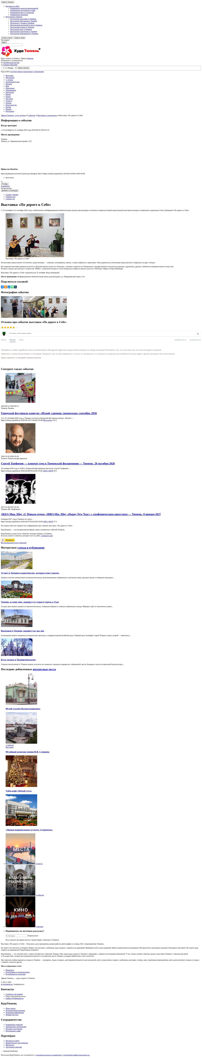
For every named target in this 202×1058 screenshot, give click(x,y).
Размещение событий (14, 1025)
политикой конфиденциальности (76, 1055)
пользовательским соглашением (48, 1055)
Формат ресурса (12, 1015)
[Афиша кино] (20, 927)
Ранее (21, 340)
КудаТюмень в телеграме (15, 974)
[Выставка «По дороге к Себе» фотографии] (12, 317)
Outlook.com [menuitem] (10, 197)
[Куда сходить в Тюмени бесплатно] (16, 655)
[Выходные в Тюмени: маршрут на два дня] (16, 626)
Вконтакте (10, 970)
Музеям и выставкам (14, 1029)
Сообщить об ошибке (14, 994)
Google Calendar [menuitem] (12, 195)
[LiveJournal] (15, 287)
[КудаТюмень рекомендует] (20, 895)
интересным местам (11, 63)
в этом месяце (38, 72)
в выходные (27, 72)
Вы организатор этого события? (14, 543)
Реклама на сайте (12, 1041)
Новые (3, 340)
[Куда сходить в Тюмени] (26, 56)
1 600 (48, 522)
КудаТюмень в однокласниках (18, 972)
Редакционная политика (15, 1010)
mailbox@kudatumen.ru (14, 998)
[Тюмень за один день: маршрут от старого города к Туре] (16, 597)
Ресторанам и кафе (13, 1031)
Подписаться (33, 936)
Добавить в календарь (10, 190)
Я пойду (5, 184)
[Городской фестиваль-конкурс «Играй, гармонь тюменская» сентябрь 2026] (101, 388)
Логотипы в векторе (14, 1047)
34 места (39, 864)
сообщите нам (46, 536)
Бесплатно (47, 420)
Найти (4, 42)
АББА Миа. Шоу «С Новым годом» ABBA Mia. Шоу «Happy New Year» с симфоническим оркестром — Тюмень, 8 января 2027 (81, 514)
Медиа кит (10, 1045)
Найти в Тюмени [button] (7, 2)
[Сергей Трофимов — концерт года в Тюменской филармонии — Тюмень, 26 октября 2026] (101, 438)
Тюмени (30, 58)
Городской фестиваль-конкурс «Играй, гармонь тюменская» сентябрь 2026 (49, 413)
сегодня (14, 72)
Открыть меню (7, 38)
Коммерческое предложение (17, 1043)
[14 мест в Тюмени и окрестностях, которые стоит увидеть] (16, 568)
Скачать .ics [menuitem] (10, 199)
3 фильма (39, 927)
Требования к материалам (16, 1027)
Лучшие (13, 340)
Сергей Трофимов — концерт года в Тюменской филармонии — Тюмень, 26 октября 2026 (58, 463)
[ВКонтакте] (2, 287)
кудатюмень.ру (7, 984)
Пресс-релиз (10, 1008)
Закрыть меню (19, 38)
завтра (19, 72)
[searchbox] (101, 42)
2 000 (48, 471)
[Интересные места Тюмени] (20, 864)
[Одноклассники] (5, 287)
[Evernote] (12, 287)
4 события (40, 895)
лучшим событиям (9, 65)
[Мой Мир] (8, 287)
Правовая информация (15, 1013)
